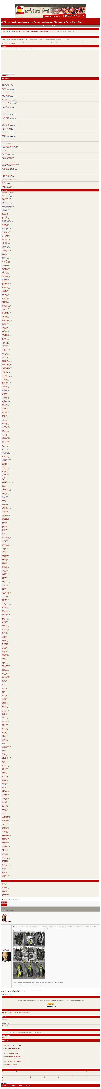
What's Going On (5, 78)
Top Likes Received (6, 880)
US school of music (5, 81)
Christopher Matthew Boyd (7, 128)
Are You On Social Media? (12, 1053)
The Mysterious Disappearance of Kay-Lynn (10, 179)
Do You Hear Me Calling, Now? (8, 168)
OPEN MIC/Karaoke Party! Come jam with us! (16, 1050)
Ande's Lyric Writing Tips (12, 1064)
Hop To (2, 991)
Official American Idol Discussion (13, 1056)
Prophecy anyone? (11, 1066)
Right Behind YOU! (5, 915)
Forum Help (21, 1085)
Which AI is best (5, 182)
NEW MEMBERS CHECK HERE (13, 1048)
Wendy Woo (4, 121)
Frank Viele (4, 113)
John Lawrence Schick (29, 990)
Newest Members (6, 1010)
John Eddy (4, 135)
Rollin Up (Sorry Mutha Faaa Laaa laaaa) (10, 146)
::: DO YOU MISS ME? (6, 106)
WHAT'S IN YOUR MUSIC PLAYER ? (14, 1045)
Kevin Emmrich (36, 990)
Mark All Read (10, 1085)
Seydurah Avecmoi (5, 124)
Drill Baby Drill (4, 153)
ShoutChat (4, 46)
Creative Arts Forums (31, 22)
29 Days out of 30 (5, 110)
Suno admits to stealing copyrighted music (10, 164)
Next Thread (14, 899)
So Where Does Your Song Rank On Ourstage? (16, 1042)
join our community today (10, 43)
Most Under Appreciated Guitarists (14, 1061)
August (3, 1069)
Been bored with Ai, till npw (7, 84)
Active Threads (54, 25)
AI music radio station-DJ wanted (8, 175)
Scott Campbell (41, 990)
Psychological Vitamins (6, 161)
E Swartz (15, 990)
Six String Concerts (5, 117)
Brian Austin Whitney (10, 990)
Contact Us (15, 1085)
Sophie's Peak (4, 99)
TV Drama (4, 88)
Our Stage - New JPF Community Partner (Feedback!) (18, 1058)
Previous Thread (6, 899)
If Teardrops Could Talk (6, 150)
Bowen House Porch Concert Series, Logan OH (11, 139)
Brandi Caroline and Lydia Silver (8, 131)
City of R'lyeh (5, 909)
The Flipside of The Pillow (7, 186)
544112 (3, 910)
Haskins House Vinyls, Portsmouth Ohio (10, 102)
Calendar (49, 25)
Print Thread (4, 902)
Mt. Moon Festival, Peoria (7, 95)
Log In (8, 19)
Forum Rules (4, 1085)
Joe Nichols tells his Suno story (8, 157)
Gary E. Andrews (21, 990)
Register (4, 19)
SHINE (3, 142)
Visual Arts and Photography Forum (56, 22)
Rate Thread (4, 904)
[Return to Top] (2, 2)
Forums (18, 22)
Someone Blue (5, 171)
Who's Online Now (5, 29)
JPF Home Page (8, 22)
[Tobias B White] (4, 920)
